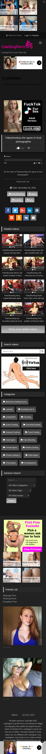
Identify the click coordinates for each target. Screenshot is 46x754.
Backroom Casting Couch (16, 402)
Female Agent (11, 447)
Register (35, 35)
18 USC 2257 (28, 715)
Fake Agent (10, 440)
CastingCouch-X (27, 409)
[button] (44, 2)
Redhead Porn (9, 599)
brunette (18, 200)
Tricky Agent (11, 463)
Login (27, 35)
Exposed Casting (13, 432)
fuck (30, 200)
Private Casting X (13, 455)
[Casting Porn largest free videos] (18, 45)
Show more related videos (23, 329)
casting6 (9, 409)
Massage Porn (9, 595)
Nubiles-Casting (31, 447)
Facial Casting (33, 432)
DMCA (15, 715)
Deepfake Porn (10, 602)
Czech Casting (12, 425)
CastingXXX (10, 417)
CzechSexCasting (33, 425)
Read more (21, 182)
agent (33, 194)
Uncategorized (30, 463)
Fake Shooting (17, 194)
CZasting (27, 417)
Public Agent (33, 455)
